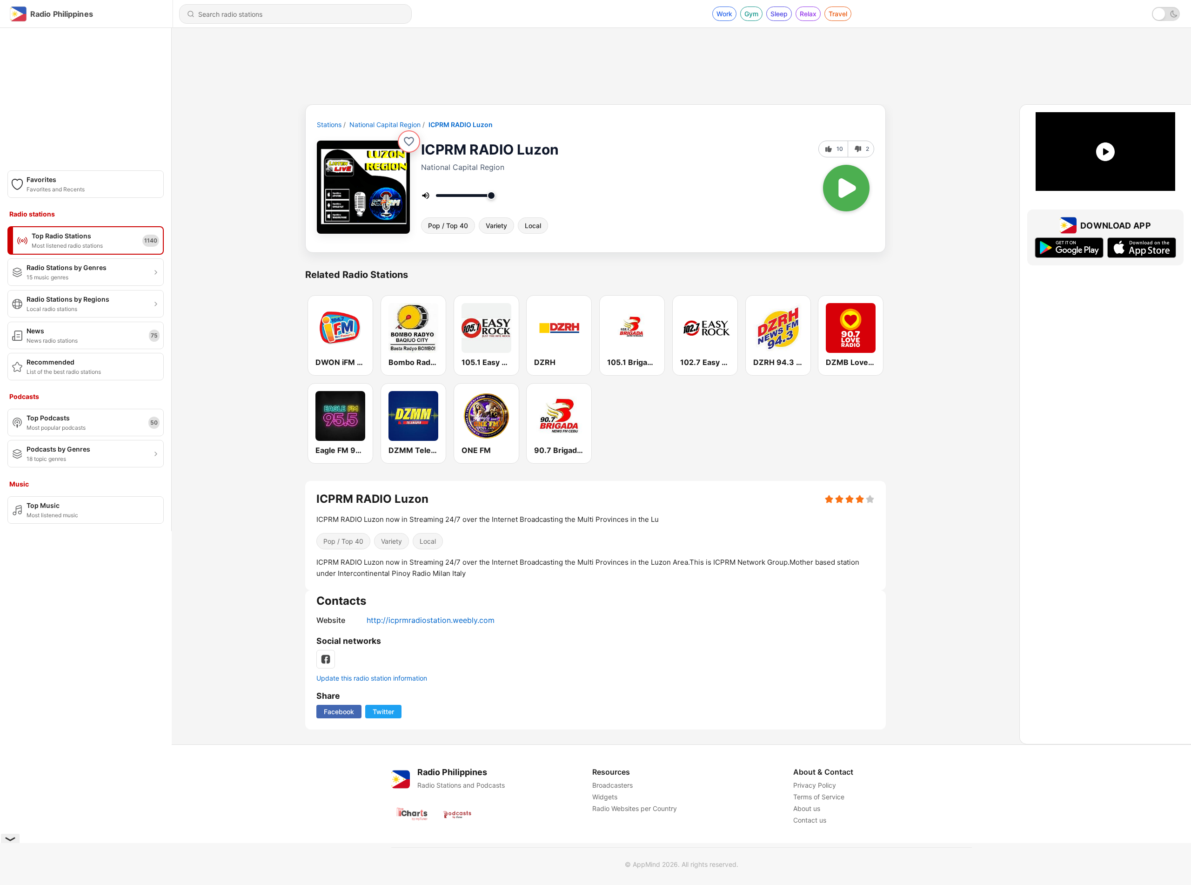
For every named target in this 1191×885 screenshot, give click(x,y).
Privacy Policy (814, 785)
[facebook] (325, 659)
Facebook (339, 712)
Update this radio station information (371, 678)
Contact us (809, 820)
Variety (496, 226)
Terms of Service (818, 797)
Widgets (604, 797)
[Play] (846, 188)
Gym (751, 14)
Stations (329, 124)
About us (806, 808)
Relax (808, 14)
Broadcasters (612, 785)
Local (533, 226)
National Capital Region (385, 124)
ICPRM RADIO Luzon (460, 124)
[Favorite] (409, 141)
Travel (838, 14)
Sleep (779, 14)
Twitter (383, 712)
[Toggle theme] (1166, 14)
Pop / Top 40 (448, 226)
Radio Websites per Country (634, 808)
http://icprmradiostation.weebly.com (431, 620)
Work (724, 14)
